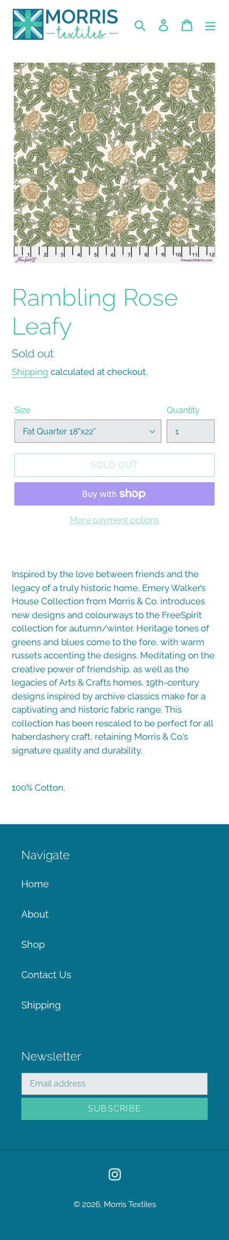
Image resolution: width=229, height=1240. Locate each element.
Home (35, 884)
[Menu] (210, 24)
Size (22, 410)
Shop (33, 944)
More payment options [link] (114, 520)
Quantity (183, 410)
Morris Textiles (130, 1204)
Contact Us (46, 974)
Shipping (30, 371)
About (34, 914)
